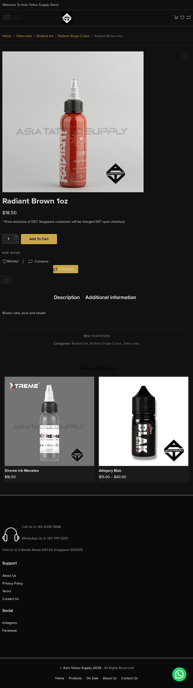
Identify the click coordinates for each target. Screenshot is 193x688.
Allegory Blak (110, 470)
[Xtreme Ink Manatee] (49, 421)
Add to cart (38, 239)
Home (6, 36)
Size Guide (11, 252)
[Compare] (189, 18)
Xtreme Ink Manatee (22, 470)
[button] (179, 674)
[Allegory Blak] (143, 421)
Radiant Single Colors (74, 36)
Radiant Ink (45, 36)
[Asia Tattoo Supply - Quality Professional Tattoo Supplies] (67, 17)
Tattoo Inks (24, 36)
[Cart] (176, 18)
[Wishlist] (182, 18)
